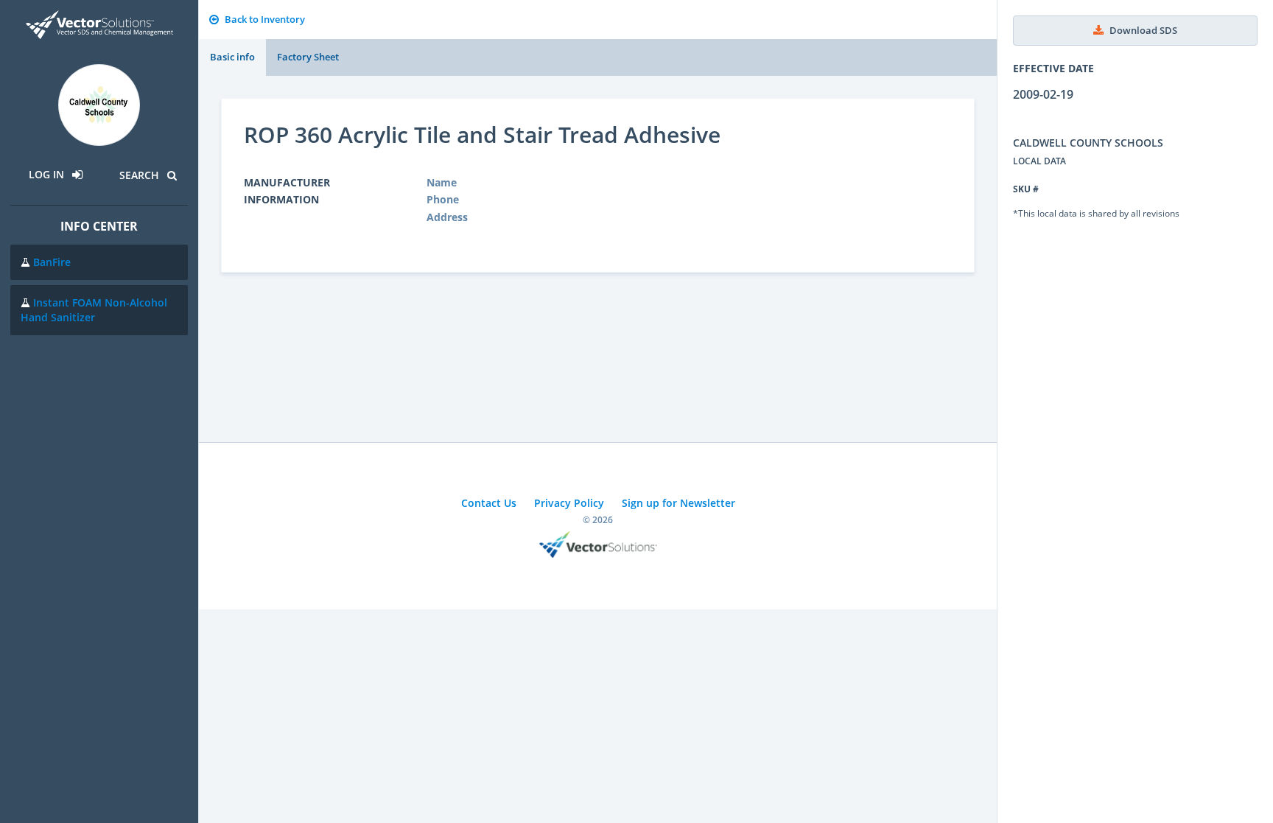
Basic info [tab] (232, 56)
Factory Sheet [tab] (308, 56)
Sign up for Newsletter (678, 503)
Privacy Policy (569, 503)
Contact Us (488, 503)
